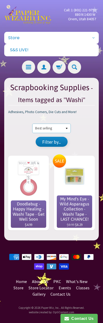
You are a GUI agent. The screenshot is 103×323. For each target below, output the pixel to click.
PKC (57, 281)
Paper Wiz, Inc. (50, 308)
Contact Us (60, 294)
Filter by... (51, 142)
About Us (40, 281)
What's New (76, 281)
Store (18, 287)
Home (21, 281)
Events (65, 287)
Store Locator (41, 287)
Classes (83, 287)
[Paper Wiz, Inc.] (28, 14)
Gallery (38, 294)
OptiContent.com (63, 312)
